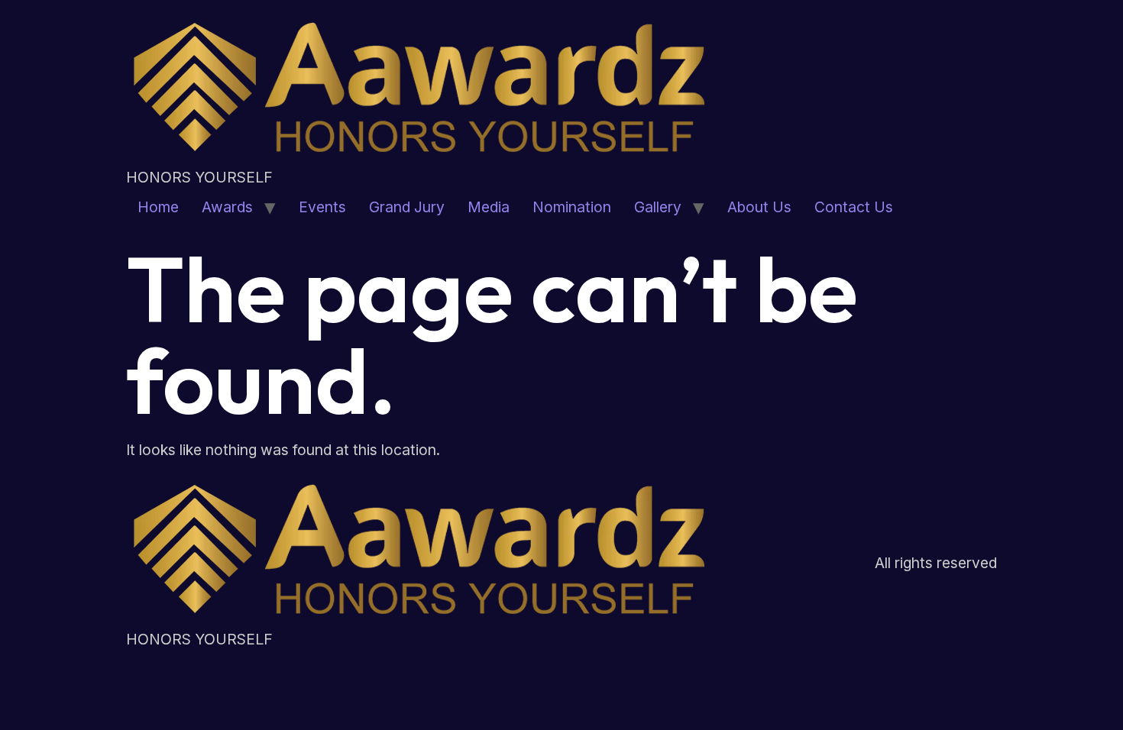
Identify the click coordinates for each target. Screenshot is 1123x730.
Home (158, 207)
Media (489, 207)
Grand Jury (407, 207)
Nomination (571, 207)
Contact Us (853, 207)
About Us (759, 207)
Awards (227, 207)
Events (322, 207)
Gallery (657, 207)
